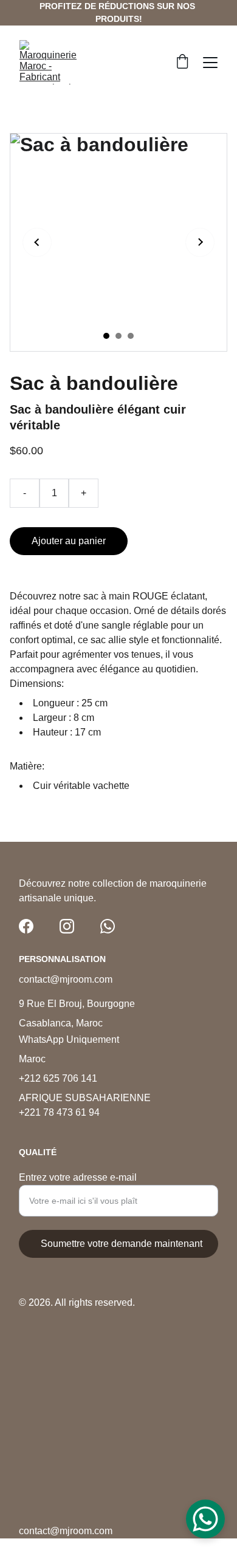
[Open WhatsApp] (205, 1519)
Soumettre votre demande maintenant (121, 1243)
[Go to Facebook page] (26, 926)
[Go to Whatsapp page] (107, 926)
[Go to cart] (182, 62)
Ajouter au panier (69, 541)
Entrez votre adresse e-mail (78, 1177)
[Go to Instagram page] (67, 926)
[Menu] (210, 62)
